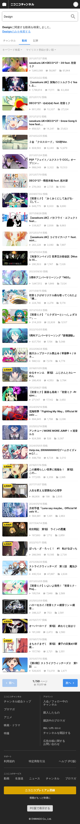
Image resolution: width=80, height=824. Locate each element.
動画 (24, 40)
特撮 (6, 733)
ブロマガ (9, 709)
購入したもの (51, 712)
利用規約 (9, 761)
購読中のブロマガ (54, 720)
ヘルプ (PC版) (67, 761)
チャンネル (9, 40)
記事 (35, 40)
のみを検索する (16, 31)
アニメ (8, 717)
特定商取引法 (37, 761)
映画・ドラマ (12, 725)
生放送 (19, 778)
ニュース (34, 778)
